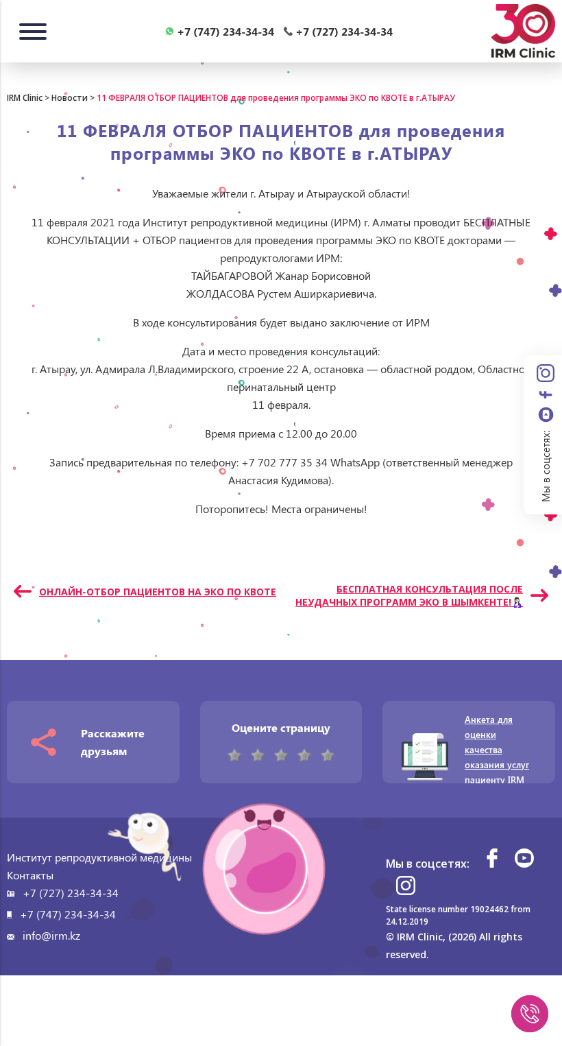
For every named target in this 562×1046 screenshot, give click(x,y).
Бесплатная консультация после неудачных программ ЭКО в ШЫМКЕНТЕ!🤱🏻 (409, 595)
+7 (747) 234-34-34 (68, 914)
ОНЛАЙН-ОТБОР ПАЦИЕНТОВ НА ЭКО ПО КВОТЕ (157, 591)
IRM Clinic (24, 98)
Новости (69, 98)
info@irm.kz (51, 935)
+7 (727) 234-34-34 (71, 892)
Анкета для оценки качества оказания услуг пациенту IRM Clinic (497, 756)
